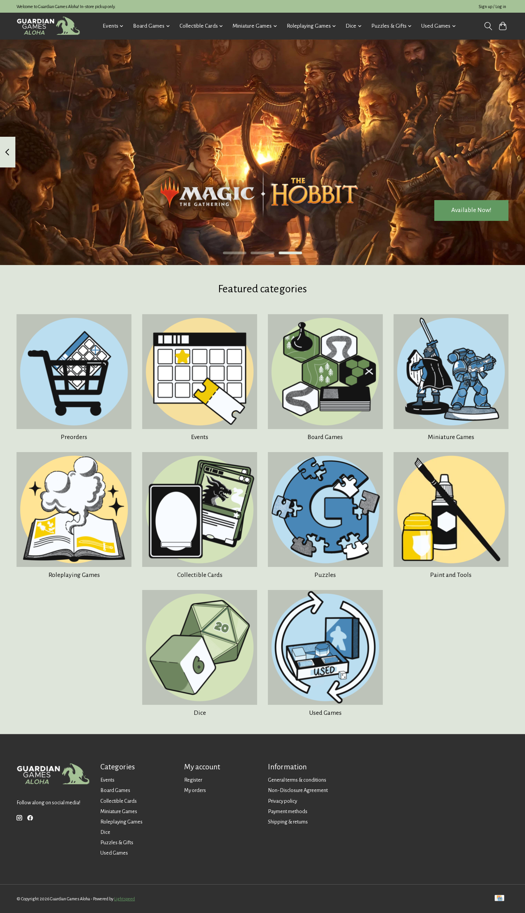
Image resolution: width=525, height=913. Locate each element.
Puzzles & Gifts (116, 842)
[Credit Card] (499, 898)
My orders (195, 790)
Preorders (74, 437)
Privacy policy (282, 801)
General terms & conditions (297, 780)
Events (199, 437)
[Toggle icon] (487, 26)
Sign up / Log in (492, 6)
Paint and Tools (451, 575)
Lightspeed (124, 898)
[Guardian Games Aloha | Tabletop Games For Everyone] (48, 25)
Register (193, 780)
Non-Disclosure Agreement (298, 790)
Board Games (325, 437)
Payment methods (287, 811)
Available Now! (471, 210)
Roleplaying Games (74, 575)
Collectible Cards (200, 575)
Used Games (325, 712)
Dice (200, 712)
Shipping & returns (288, 822)
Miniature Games (451, 437)
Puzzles (325, 575)
